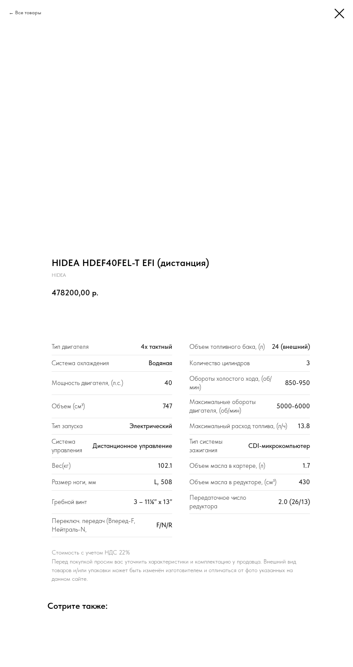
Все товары (28, 12)
